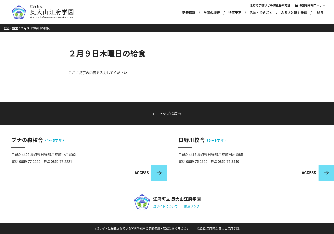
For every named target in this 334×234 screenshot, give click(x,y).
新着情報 (188, 13)
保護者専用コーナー (312, 5)
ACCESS (142, 172)
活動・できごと (261, 13)
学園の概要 (212, 13)
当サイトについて (165, 206)
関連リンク (192, 206)
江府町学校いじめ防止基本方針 (270, 5)
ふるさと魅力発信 (294, 13)
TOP (6, 28)
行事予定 (234, 13)
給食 (320, 13)
